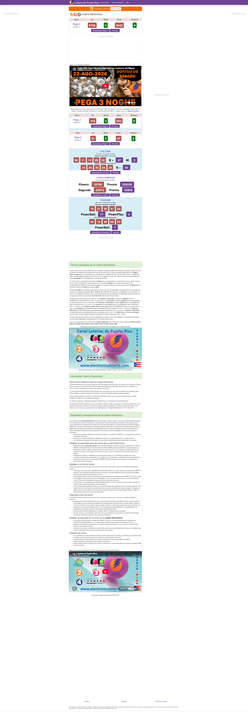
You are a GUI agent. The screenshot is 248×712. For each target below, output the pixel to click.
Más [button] (127, 2)
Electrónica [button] (104, 2)
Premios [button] (115, 30)
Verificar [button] (116, 172)
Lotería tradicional (105, 177)
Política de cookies (161, 701)
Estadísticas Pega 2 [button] (100, 143)
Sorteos (86, 701)
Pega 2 (77, 137)
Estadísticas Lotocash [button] (100, 172)
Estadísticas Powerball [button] (100, 232)
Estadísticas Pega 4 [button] (100, 30)
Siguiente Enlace (133, 111)
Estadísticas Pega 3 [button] (100, 126)
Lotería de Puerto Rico (87, 2)
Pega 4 (76, 24)
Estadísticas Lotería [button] (100, 195)
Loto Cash (105, 151)
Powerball (105, 199)
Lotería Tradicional (117, 2)
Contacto (124, 701)
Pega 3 (77, 119)
